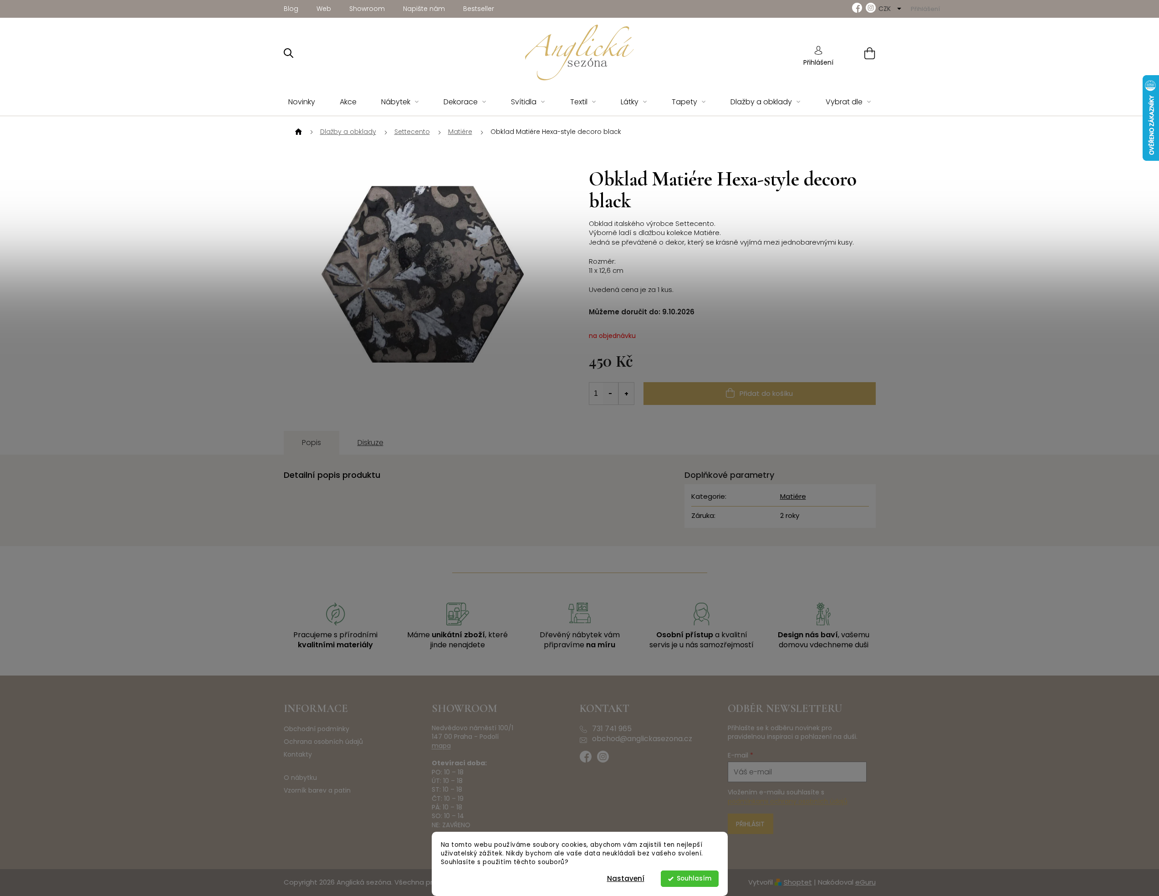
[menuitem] (302, 102)
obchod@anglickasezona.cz (642, 739)
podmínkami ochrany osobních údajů (788, 801)
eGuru (865, 882)
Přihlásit (750, 824)
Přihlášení (818, 62)
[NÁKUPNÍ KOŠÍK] (858, 53)
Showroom (367, 8)
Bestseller (478, 8)
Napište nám (424, 8)
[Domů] (297, 132)
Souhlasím (694, 878)
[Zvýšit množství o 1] (626, 393)
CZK (885, 8)
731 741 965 (612, 729)
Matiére (793, 496)
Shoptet (798, 882)
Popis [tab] (311, 442)
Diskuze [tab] (370, 442)
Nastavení (625, 878)
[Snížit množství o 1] (610, 393)
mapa (441, 746)
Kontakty (298, 754)
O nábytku (300, 777)
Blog (291, 8)
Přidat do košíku (766, 393)
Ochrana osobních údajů (323, 741)
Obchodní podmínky (316, 729)
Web (324, 8)
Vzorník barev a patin (317, 790)
